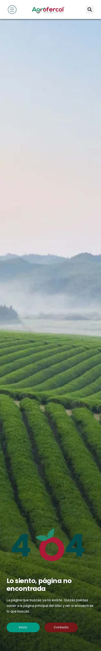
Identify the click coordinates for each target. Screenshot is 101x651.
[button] (90, 10)
